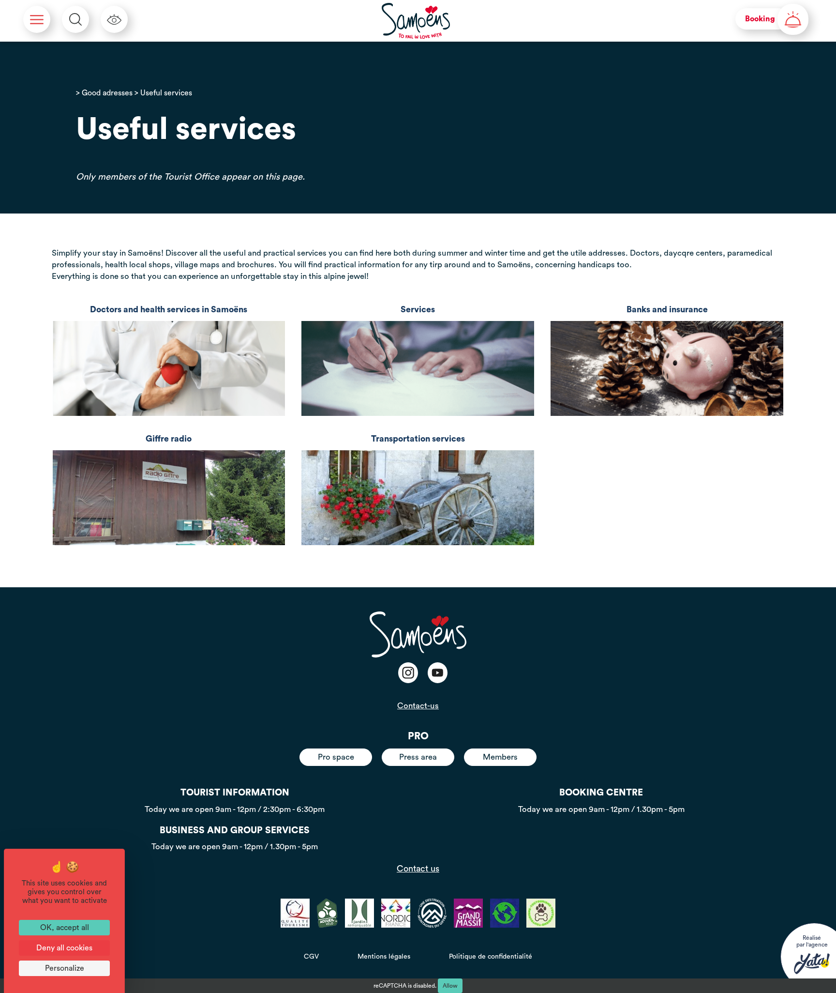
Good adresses (107, 93)
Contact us (418, 868)
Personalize (64, 968)
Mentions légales (384, 956)
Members (500, 757)
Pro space (336, 757)
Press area (418, 757)
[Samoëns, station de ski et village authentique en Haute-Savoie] (416, 21)
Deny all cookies (64, 948)
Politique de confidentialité (490, 956)
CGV (311, 956)
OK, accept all (64, 928)
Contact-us (418, 706)
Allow (450, 986)
